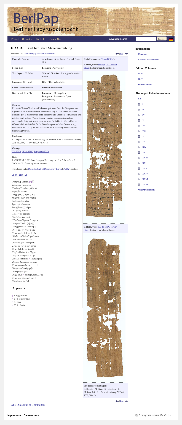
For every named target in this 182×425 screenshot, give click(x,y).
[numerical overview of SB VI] (139, 125)
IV (143, 114)
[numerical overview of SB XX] (139, 162)
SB (139, 98)
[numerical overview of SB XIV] (139, 146)
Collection (27, 39)
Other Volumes (145, 84)
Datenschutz (31, 415)
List (121, 53)
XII (143, 141)
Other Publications (146, 189)
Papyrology (143, 54)
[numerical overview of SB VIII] (139, 130)
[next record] (126, 53)
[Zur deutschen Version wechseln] (171, 39)
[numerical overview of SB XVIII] (139, 157)
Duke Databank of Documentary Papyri (45, 169)
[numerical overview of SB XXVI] (139, 178)
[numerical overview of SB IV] (139, 114)
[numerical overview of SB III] (139, 109)
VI (143, 125)
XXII (144, 168)
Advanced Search (118, 39)
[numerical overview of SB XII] (139, 141)
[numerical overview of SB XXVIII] (139, 184)
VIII (144, 130)
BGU (140, 73)
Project (15, 39)
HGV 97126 (27, 151)
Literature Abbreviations (148, 59)
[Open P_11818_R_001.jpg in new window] (104, 72)
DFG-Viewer (111, 64)
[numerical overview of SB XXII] (139, 168)
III (143, 109)
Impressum (15, 415)
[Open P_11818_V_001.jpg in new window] (104, 234)
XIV (144, 146)
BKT (140, 79)
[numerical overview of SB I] (139, 104)
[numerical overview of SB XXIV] (139, 173)
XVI (144, 152)
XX (144, 162)
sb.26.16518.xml (19, 175)
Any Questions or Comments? (28, 404)
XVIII (145, 157)
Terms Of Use (107, 59)
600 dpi (101, 64)
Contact (40, 39)
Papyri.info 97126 (41, 151)
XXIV (145, 173)
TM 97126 (16, 151)
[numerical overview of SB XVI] (139, 152)
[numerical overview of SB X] (139, 136)
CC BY (66, 169)
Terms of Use (54, 39)
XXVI (145, 178)
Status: (87, 68)
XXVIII (145, 184)
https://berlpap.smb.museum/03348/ (40, 53)
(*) (30, 182)
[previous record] (117, 53)
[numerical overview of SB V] (139, 120)
